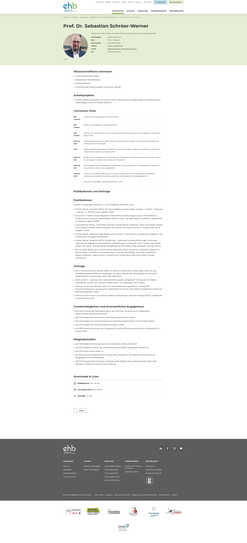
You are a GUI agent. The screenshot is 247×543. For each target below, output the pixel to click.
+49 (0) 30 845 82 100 (115, 46)
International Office (131, 472)
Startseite (66, 17)
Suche (149, 2)
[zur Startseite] (69, 449)
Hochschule (118, 11)
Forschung (142, 11)
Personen (116, 2)
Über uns (66, 466)
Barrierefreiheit (164, 495)
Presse (123, 2)
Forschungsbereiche (111, 470)
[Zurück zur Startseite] (70, 7)
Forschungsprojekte (111, 473)
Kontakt (131, 2)
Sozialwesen (150, 466)
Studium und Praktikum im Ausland (133, 467)
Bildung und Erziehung (153, 473)
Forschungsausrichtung (112, 466)
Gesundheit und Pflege (154, 470)
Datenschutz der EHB (122, 495)
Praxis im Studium (69, 477)
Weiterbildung (177, 11)
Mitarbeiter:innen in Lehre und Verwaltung (103, 17)
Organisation (84, 17)
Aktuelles (100, 2)
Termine (108, 2)
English (138, 2)
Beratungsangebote (70, 473)
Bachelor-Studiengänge (92, 466)
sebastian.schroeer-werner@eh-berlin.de (122, 49)
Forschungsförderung (111, 477)
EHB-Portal (177, 2)
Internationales (159, 11)
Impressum (109, 495)
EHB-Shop (161, 2)
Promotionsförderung (111, 480)
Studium (130, 11)
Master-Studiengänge (91, 470)
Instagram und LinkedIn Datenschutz (144, 495)
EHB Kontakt (98, 495)
